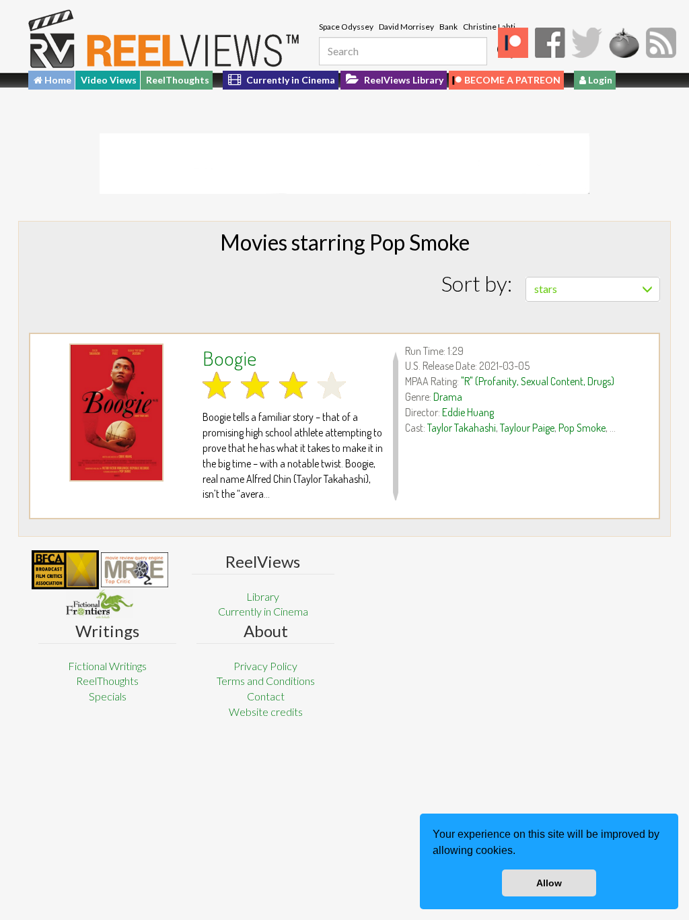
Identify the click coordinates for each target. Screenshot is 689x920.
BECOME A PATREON (512, 80)
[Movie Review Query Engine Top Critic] (134, 569)
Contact (266, 696)
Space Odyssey (346, 27)
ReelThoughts (177, 80)
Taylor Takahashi (461, 427)
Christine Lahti (489, 27)
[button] (520, 852)
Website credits (266, 711)
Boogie (229, 357)
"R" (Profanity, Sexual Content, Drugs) (537, 381)
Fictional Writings (107, 665)
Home (56, 80)
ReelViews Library (402, 80)
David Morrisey (406, 27)
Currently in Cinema (289, 80)
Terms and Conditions (266, 680)
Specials (107, 696)
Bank (448, 27)
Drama (447, 396)
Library (262, 596)
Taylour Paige (527, 427)
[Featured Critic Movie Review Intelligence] (65, 569)
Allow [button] (549, 883)
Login (599, 80)
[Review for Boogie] (116, 412)
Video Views (109, 80)
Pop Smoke (582, 427)
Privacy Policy (265, 665)
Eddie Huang (468, 412)
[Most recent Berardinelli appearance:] (99, 603)
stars (545, 288)
